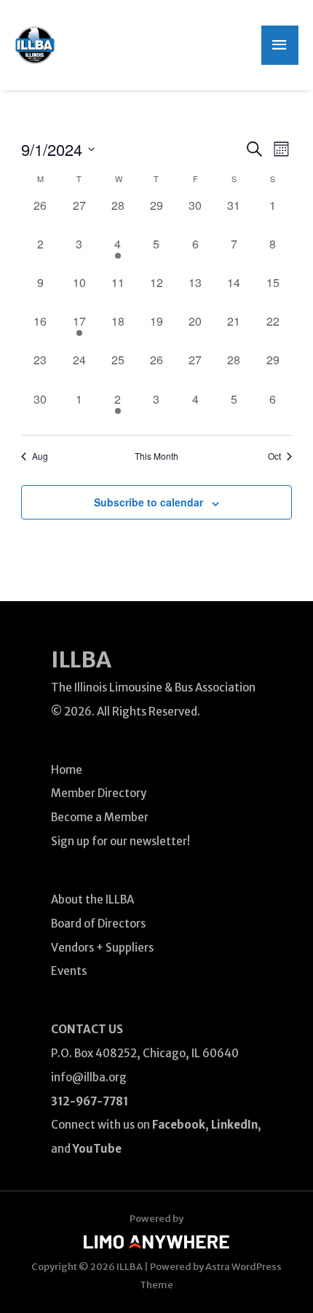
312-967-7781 (89, 1101)
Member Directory (98, 793)
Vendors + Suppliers (102, 948)
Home (66, 770)
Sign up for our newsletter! (120, 841)
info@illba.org (89, 1077)
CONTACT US (87, 1029)
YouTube (97, 1149)
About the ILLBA (92, 899)
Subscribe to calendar (148, 502)
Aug (40, 456)
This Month (156, 456)
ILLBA (81, 659)
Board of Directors (98, 923)
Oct (274, 456)
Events (69, 971)
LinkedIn (234, 1125)
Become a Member (99, 817)
